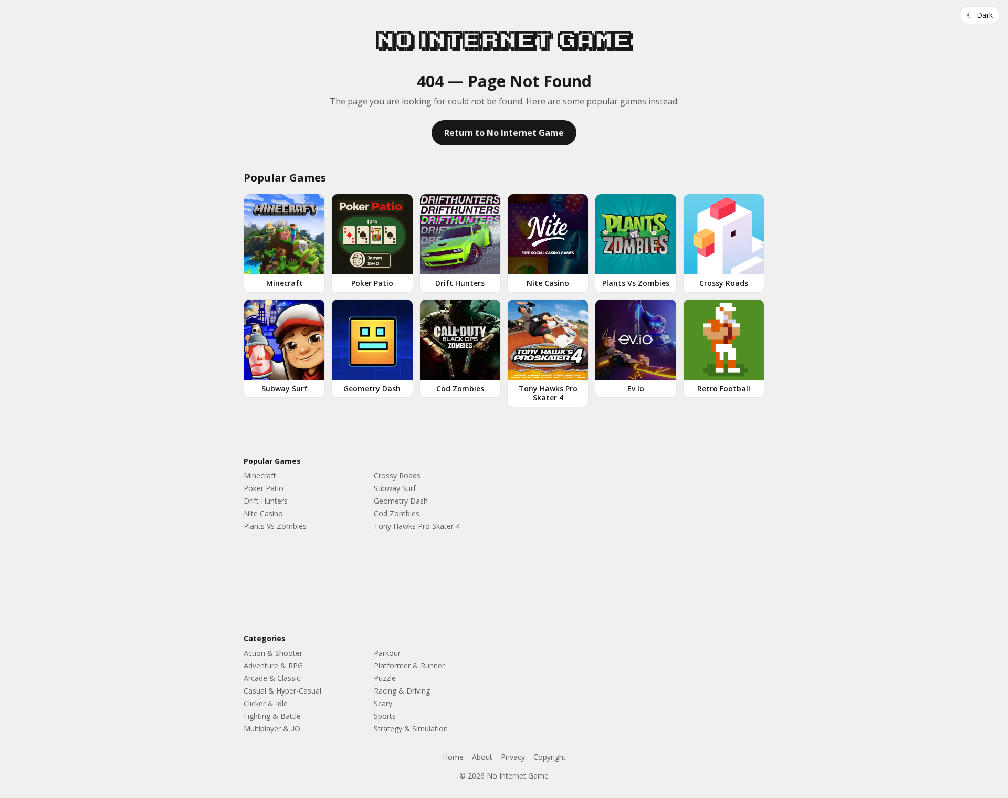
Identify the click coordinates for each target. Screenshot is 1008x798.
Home (453, 757)
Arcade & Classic (272, 678)
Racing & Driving (402, 691)
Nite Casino (263, 513)
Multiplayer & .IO (272, 728)
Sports (385, 716)
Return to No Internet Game (504, 133)
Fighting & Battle (272, 716)
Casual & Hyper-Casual (282, 691)
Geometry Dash (401, 501)
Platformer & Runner (409, 666)
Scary (383, 703)
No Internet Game (504, 40)
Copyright (549, 757)
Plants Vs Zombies (275, 526)
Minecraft (260, 476)
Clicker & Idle (266, 703)
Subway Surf (395, 488)
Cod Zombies (396, 513)
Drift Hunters (266, 501)
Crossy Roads (397, 476)
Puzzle (385, 678)
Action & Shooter (273, 653)
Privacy (513, 757)
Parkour (387, 653)
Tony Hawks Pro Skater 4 (417, 526)
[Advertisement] (638, 537)
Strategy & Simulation (411, 728)
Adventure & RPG (273, 666)
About (482, 757)
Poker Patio (264, 488)
